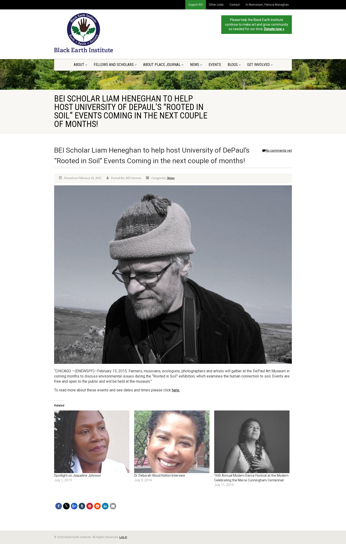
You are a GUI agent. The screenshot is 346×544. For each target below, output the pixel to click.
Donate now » (274, 29)
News (194, 64)
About (79, 64)
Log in (123, 537)
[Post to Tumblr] (82, 506)
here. (176, 390)
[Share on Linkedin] (105, 506)
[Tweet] (66, 506)
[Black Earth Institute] (91, 32)
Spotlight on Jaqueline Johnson (77, 475)
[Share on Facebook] (58, 506)
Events (215, 64)
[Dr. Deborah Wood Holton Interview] (171, 441)
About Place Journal (162, 64)
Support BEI (195, 4)
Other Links (216, 4)
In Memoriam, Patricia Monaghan (267, 4)
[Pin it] (89, 506)
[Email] (113, 506)
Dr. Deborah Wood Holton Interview (159, 475)
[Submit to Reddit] (97, 506)
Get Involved (258, 64)
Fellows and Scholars (114, 64)
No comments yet (279, 150)
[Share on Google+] (74, 506)
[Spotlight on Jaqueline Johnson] (91, 441)
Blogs (233, 64)
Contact (234, 4)
